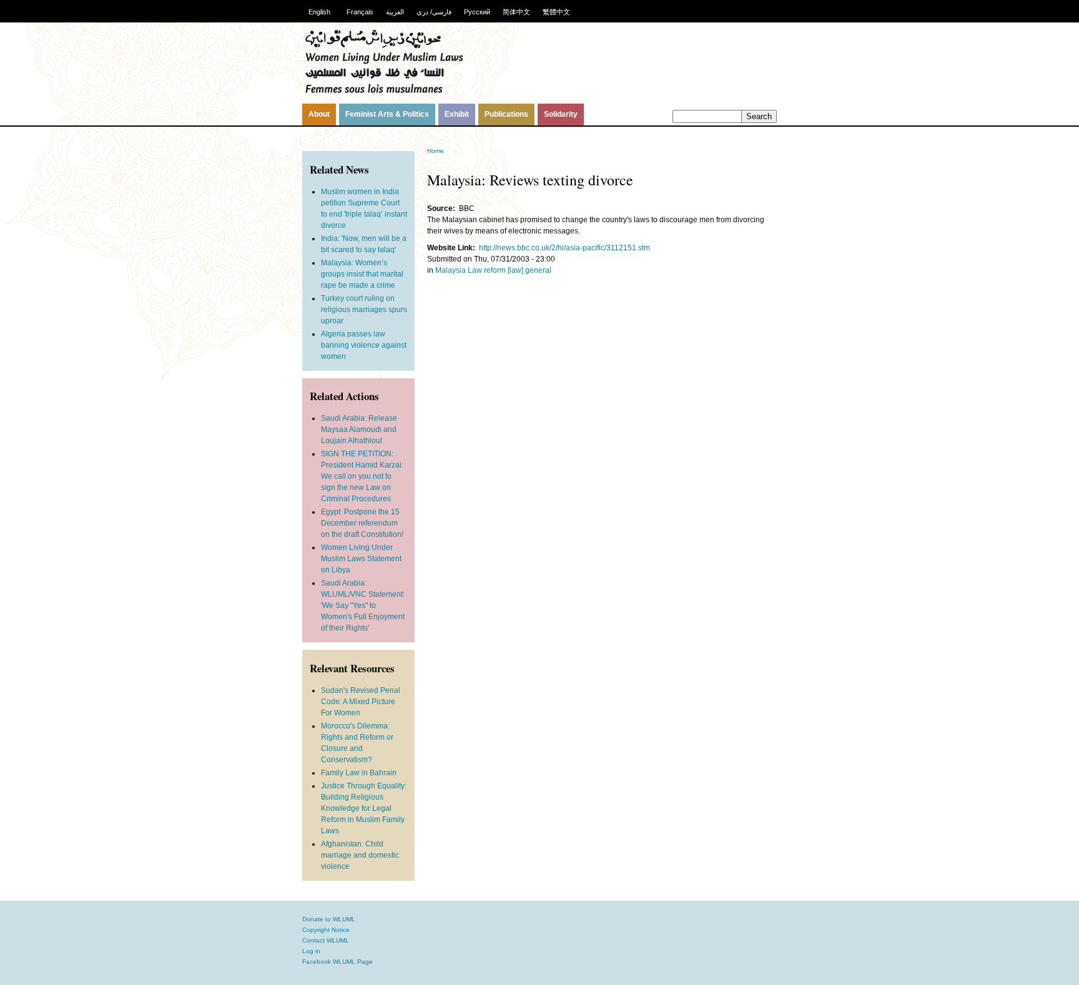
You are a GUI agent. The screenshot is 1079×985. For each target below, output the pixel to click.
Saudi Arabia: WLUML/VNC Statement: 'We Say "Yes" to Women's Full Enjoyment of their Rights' (363, 605)
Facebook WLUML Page (337, 961)
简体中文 (516, 12)
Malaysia (450, 270)
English (319, 12)
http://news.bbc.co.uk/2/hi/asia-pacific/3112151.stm (564, 247)
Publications (506, 114)
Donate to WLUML (328, 919)
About (319, 114)
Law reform (487, 270)
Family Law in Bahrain (359, 772)
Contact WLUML (325, 940)
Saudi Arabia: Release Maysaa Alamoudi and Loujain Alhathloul (359, 429)
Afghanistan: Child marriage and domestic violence (360, 855)
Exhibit (457, 114)
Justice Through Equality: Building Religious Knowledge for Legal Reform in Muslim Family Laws (363, 808)
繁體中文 (556, 12)
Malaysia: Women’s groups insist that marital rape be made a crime (362, 274)
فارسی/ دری (433, 12)
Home (435, 150)
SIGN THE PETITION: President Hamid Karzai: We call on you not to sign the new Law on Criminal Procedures (362, 476)
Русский (477, 12)
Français (360, 12)
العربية (395, 12)
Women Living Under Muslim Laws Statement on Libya (361, 558)
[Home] (384, 91)
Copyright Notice (326, 929)
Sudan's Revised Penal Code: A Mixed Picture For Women (360, 701)
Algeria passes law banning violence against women (363, 345)
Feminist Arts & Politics (387, 114)
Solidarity (561, 114)
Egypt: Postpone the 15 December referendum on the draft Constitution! (362, 523)
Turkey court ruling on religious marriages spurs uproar (364, 309)
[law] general (529, 270)
